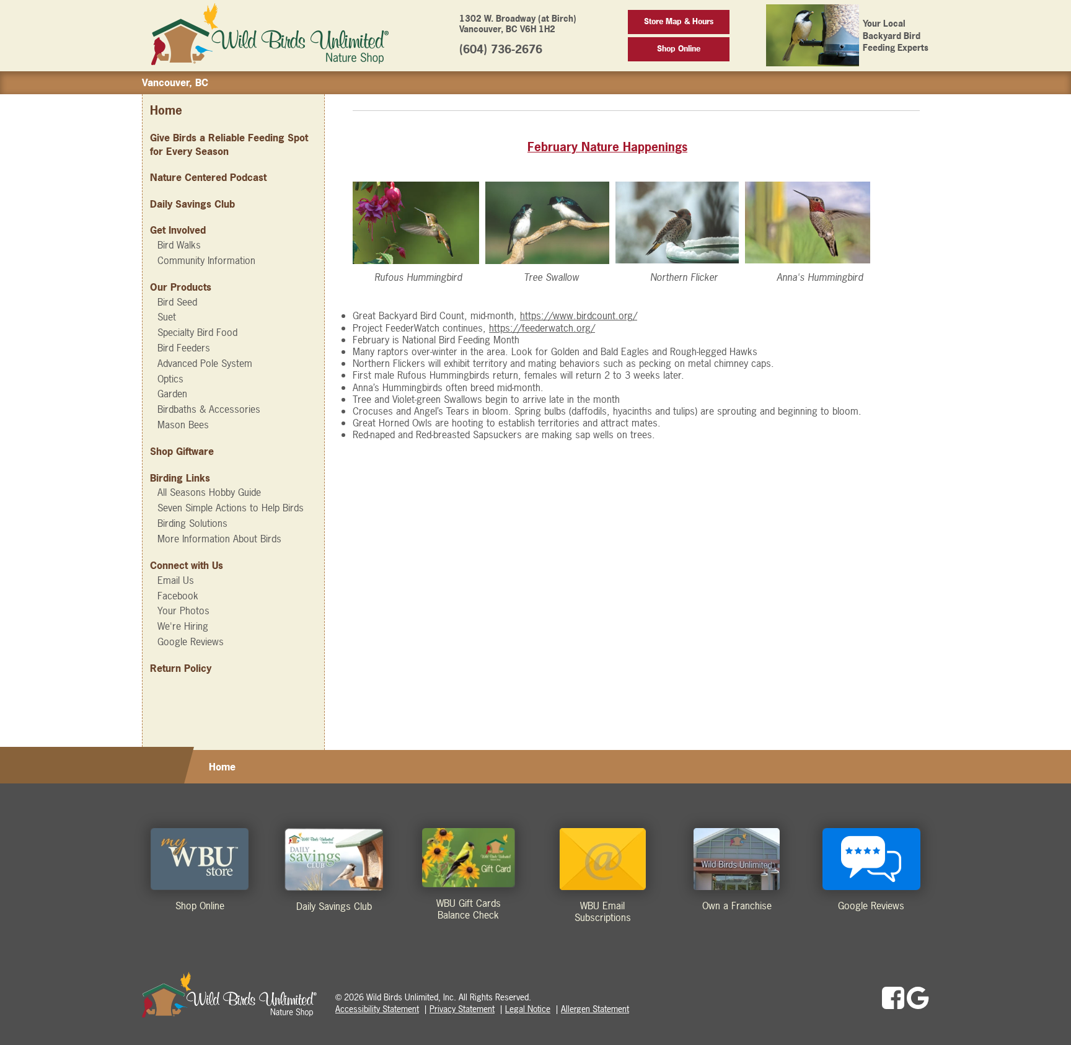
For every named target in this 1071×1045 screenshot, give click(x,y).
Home (166, 110)
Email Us (175, 580)
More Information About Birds (219, 538)
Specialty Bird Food (197, 332)
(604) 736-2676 (500, 49)
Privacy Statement (462, 1009)
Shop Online (678, 48)
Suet (166, 317)
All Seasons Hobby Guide (209, 492)
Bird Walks (179, 245)
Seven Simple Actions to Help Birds (230, 507)
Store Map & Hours (678, 21)
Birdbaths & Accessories (208, 409)
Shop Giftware (182, 451)
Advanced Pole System (204, 363)
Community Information (206, 260)
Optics (170, 379)
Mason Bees (183, 424)
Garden (172, 393)
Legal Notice (527, 1009)
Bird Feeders (183, 348)
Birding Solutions (192, 523)
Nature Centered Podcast (208, 177)
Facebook (177, 595)
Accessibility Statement (377, 1009)
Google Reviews (190, 641)
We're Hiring (182, 626)
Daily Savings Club (192, 204)
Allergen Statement (595, 1009)
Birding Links (180, 478)
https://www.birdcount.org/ (578, 315)
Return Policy (180, 668)
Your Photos (183, 610)
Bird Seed (177, 302)
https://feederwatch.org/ (542, 328)
